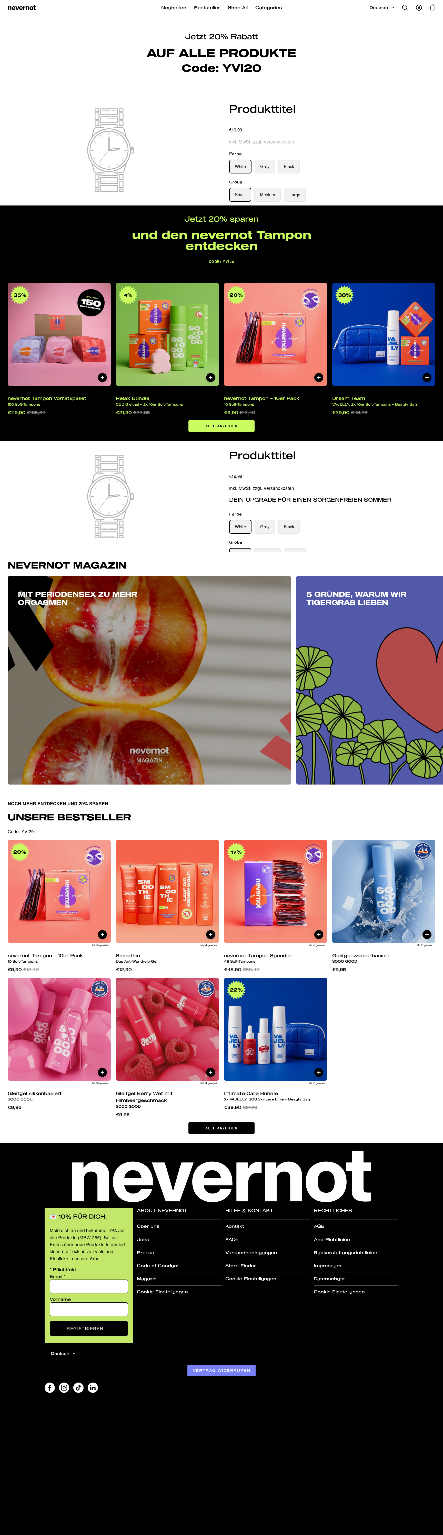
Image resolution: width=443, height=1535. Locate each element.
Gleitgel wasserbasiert (360, 958)
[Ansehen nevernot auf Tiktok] (78, 1388)
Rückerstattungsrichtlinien (345, 1252)
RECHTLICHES (333, 1210)
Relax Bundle (149, 401)
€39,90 (240, 1107)
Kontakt (234, 1226)
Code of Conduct (158, 1265)
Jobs (143, 1239)
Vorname (60, 1299)
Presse (145, 1252)
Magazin (147, 1278)
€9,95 (339, 969)
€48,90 (242, 969)
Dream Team (374, 401)
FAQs (231, 1239)
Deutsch (379, 7)
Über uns (148, 1226)
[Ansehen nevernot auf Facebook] (50, 1388)
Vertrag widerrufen (221, 1370)
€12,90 (124, 969)
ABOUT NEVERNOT (162, 1210)
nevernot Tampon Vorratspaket (47, 401)
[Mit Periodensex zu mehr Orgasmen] (149, 680)
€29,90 (350, 412)
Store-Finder (240, 1265)
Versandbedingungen (251, 1252)
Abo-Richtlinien (332, 1239)
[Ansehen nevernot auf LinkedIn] (93, 1388)
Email (57, 1276)
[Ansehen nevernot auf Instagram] (64, 1388)
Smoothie (136, 958)
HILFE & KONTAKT (249, 1210)
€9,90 (239, 412)
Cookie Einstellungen (162, 1291)
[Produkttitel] (332, 120)
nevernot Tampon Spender (258, 958)
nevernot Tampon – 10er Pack (261, 401)
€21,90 (133, 412)
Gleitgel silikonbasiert (35, 1096)
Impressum (327, 1265)
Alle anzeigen (221, 426)
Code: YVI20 (221, 261)
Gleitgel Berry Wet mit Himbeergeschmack (144, 1099)
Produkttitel (262, 109)
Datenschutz (329, 1278)
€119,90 (27, 412)
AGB (319, 1226)
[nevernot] (22, 8)
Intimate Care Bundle (267, 1096)
